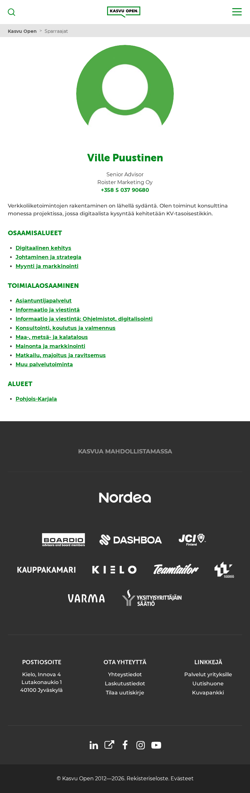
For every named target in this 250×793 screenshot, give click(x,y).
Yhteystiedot (125, 674)
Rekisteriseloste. (149, 778)
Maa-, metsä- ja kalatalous (52, 337)
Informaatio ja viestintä (48, 310)
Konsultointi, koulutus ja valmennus (66, 328)
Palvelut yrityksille (208, 674)
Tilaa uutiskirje (125, 693)
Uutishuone (208, 683)
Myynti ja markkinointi (47, 266)
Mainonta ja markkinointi (50, 346)
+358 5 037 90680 (125, 190)
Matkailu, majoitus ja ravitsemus (61, 355)
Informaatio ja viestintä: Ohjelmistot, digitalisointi (84, 319)
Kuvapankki (208, 693)
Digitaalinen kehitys (43, 248)
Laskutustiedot (125, 683)
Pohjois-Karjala (36, 399)
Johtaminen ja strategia (48, 257)
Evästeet (182, 778)
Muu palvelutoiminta (44, 364)
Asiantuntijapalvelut (44, 301)
